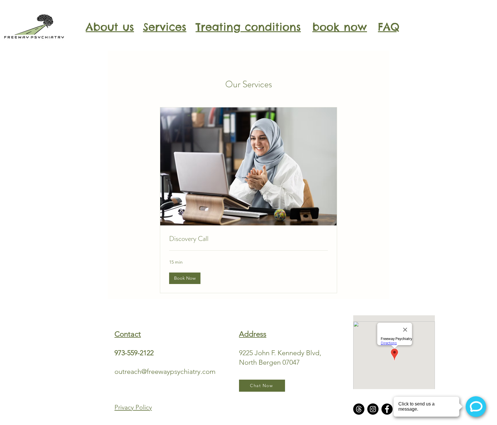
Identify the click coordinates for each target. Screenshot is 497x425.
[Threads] (358, 409)
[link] (248, 239)
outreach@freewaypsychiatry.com (164, 371)
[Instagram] (373, 409)
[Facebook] (387, 409)
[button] (184, 278)
